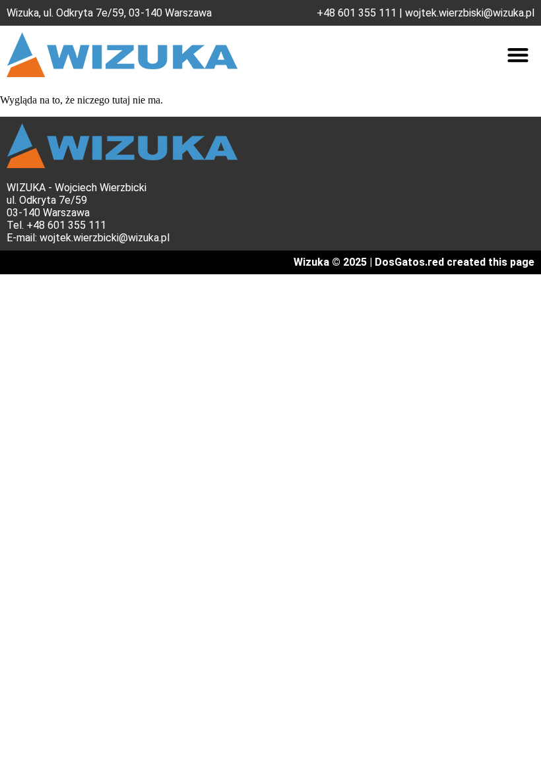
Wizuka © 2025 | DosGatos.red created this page (414, 262)
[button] (517, 55)
